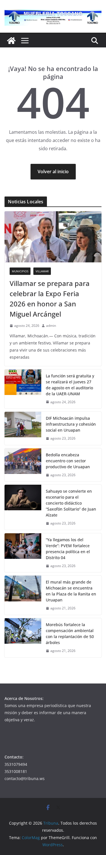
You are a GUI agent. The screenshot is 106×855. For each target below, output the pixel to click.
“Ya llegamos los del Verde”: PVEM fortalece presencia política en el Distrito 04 (68, 548)
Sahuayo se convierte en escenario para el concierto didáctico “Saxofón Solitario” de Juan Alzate (71, 503)
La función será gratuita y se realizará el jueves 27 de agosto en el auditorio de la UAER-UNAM (70, 384)
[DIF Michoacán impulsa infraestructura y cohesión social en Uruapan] (23, 428)
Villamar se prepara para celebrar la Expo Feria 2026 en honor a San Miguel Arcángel (50, 299)
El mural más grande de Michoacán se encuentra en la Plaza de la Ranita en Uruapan (71, 591)
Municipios (20, 271)
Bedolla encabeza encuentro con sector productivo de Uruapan (68, 460)
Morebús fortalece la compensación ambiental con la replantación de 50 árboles (70, 633)
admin (51, 325)
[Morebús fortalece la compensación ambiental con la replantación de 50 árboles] (23, 637)
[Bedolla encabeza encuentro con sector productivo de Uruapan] (23, 465)
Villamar (42, 271)
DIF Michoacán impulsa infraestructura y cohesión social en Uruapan (71, 424)
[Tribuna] (11, 40)
